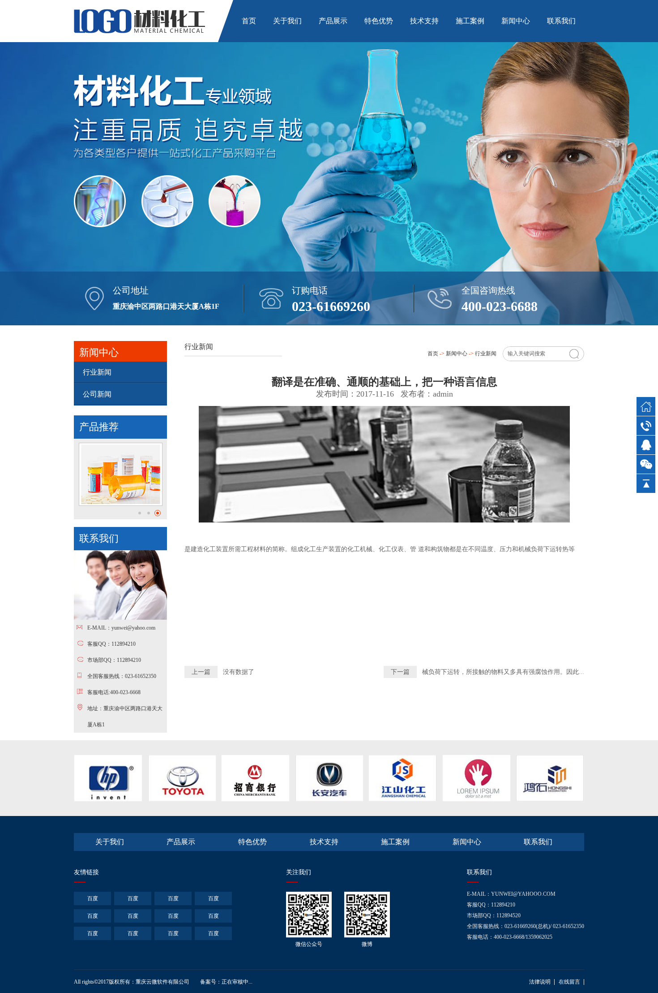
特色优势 (378, 21)
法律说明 (540, 982)
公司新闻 (97, 394)
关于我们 (287, 21)
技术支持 (424, 21)
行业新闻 (97, 372)
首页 (249, 21)
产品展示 (333, 21)
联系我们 (561, 21)
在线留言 (569, 982)
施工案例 (470, 21)
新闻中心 (515, 21)
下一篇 (400, 672)
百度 (92, 898)
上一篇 (201, 672)
